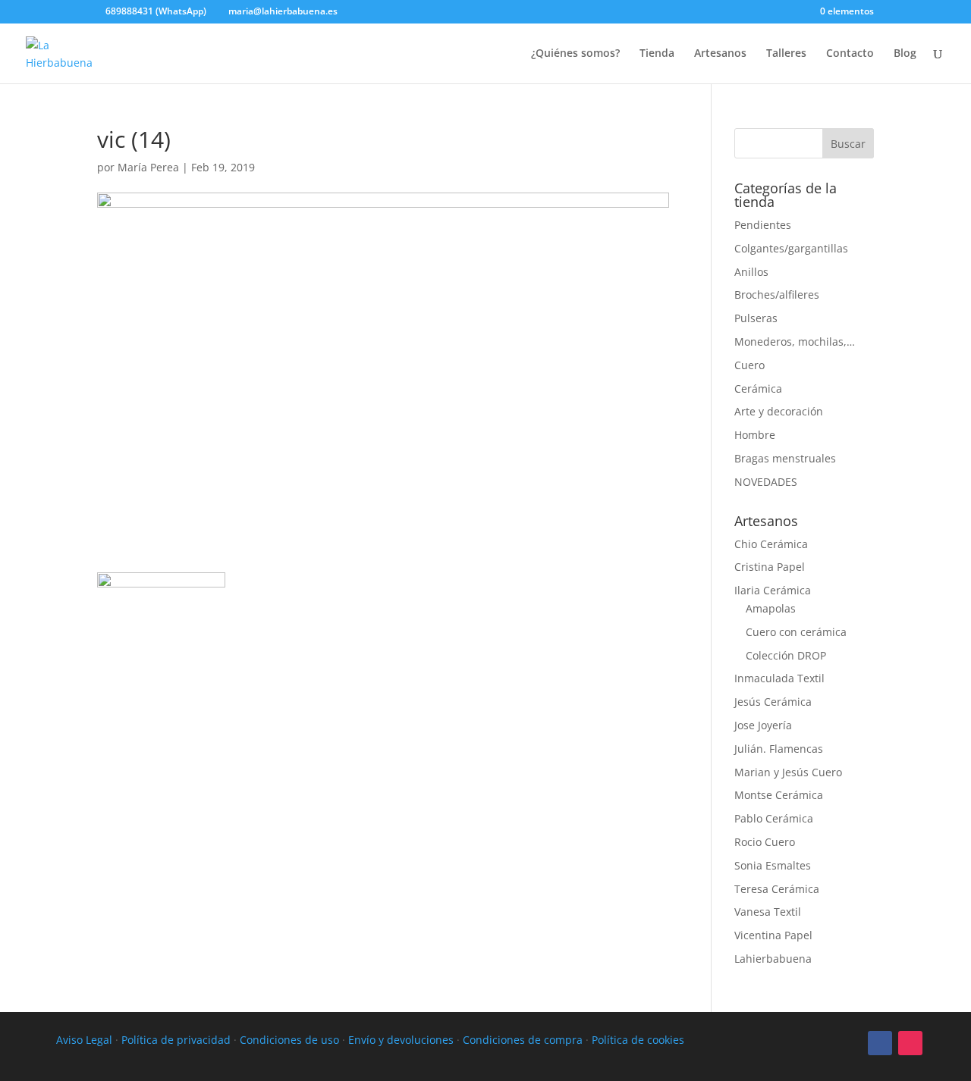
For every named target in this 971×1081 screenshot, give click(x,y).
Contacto (850, 54)
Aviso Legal (84, 1039)
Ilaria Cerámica (772, 590)
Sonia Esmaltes (772, 865)
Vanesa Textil (767, 911)
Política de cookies (638, 1039)
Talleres (786, 54)
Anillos (751, 272)
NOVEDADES (765, 482)
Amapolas (771, 608)
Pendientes (762, 225)
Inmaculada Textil (779, 678)
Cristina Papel (769, 566)
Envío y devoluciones (401, 1039)
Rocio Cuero (764, 842)
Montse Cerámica (778, 795)
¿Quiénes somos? (575, 54)
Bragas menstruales (785, 458)
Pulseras (756, 318)
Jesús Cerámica (773, 701)
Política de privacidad (176, 1039)
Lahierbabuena (773, 958)
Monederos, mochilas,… (794, 341)
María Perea (148, 167)
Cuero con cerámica (796, 632)
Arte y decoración (778, 411)
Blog (905, 54)
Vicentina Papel (773, 935)
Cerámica (758, 388)
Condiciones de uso (289, 1039)
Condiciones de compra (523, 1039)
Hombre (754, 435)
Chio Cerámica (771, 544)
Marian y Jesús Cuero (788, 772)
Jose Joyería (763, 725)
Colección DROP (786, 655)
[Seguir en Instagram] (910, 1043)
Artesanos (720, 54)
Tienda (656, 54)
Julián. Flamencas (778, 748)
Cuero (749, 365)
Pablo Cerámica (773, 818)
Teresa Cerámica (776, 889)
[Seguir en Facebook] (880, 1043)
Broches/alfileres (776, 294)
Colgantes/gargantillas (791, 248)
